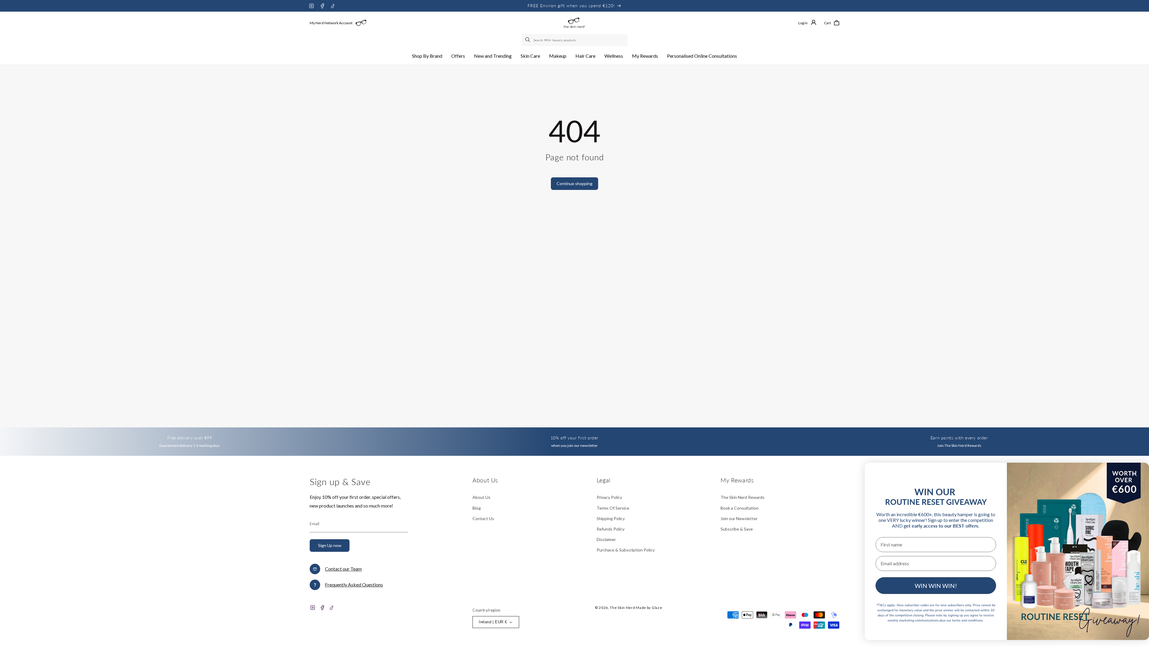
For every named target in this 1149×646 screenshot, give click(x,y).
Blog (476, 508)
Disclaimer (606, 539)
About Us (481, 497)
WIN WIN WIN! (936, 585)
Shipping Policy (611, 518)
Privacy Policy (609, 497)
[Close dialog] (1134, 474)
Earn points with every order (959, 437)
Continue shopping (574, 183)
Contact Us (483, 518)
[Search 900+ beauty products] (528, 40)
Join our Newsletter (739, 518)
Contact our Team (343, 569)
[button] (427, 56)
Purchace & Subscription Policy (626, 549)
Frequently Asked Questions (354, 584)
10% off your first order (574, 437)
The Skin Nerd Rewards (743, 497)
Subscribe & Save (737, 528)
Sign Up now (329, 545)
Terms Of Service (613, 508)
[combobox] (574, 40)
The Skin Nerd (622, 607)
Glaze (657, 607)
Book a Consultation (740, 508)
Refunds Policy (610, 528)
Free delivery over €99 (189, 437)
